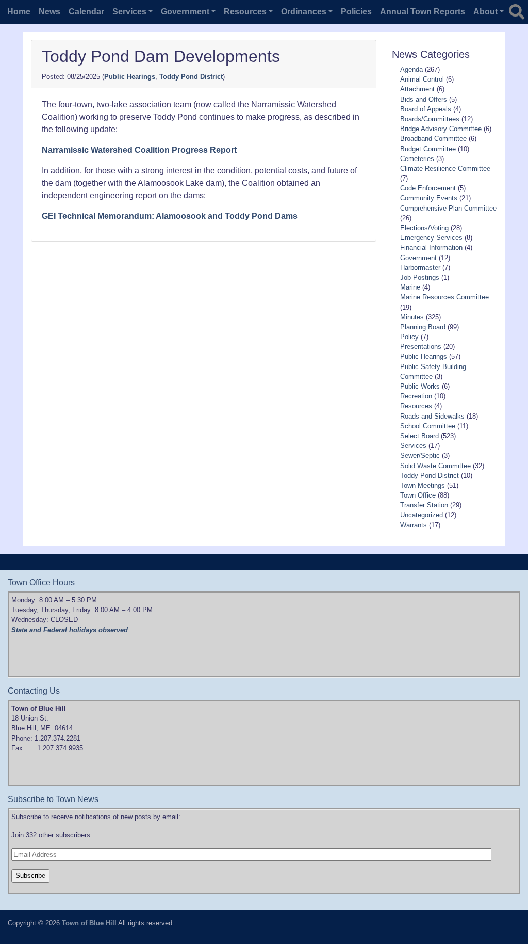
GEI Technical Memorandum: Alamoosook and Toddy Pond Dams (170, 216)
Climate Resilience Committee (445, 168)
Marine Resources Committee (444, 297)
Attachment (417, 89)
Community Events (428, 198)
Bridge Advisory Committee (441, 129)
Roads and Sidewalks (432, 416)
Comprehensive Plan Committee (448, 208)
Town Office (418, 495)
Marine (410, 287)
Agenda (411, 69)
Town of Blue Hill (89, 923)
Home (18, 11)
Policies (356, 11)
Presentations (420, 346)
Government (418, 258)
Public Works (420, 386)
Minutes (412, 317)
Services (413, 446)
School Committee (427, 426)
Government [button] (185, 11)
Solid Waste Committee (435, 466)
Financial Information (431, 247)
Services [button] (129, 11)
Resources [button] (245, 11)
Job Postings (419, 277)
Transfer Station (424, 505)
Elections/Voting (424, 228)
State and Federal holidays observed (69, 630)
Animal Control (422, 79)
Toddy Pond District (191, 77)
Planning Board (423, 327)
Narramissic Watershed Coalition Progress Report (139, 150)
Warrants (413, 525)
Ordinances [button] (303, 11)
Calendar (86, 11)
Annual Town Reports (422, 11)
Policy (409, 337)
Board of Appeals (425, 109)
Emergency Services (431, 238)
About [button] (485, 11)
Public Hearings (129, 77)
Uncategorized (421, 515)
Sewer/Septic (420, 455)
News (49, 11)
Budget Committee (428, 149)
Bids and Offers (423, 99)
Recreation (416, 396)
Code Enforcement (428, 188)
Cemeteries (417, 159)
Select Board (419, 436)
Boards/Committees (429, 119)
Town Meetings (422, 485)
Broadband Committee (433, 138)
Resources (416, 406)
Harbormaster (420, 267)
